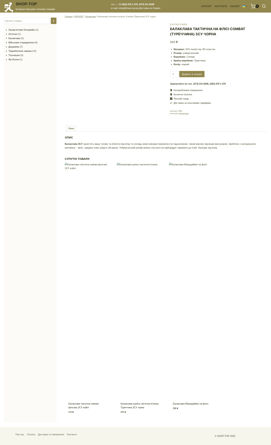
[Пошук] (53, 21)
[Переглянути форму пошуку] (263, 6)
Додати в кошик (192, 74)
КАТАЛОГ (206, 6)
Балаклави (178, 24)
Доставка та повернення (51, 434)
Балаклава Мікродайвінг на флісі (190, 403)
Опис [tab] (71, 128)
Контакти (72, 434)
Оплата (31, 434)
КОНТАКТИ (221, 6)
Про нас (20, 434)
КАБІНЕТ (235, 6)
